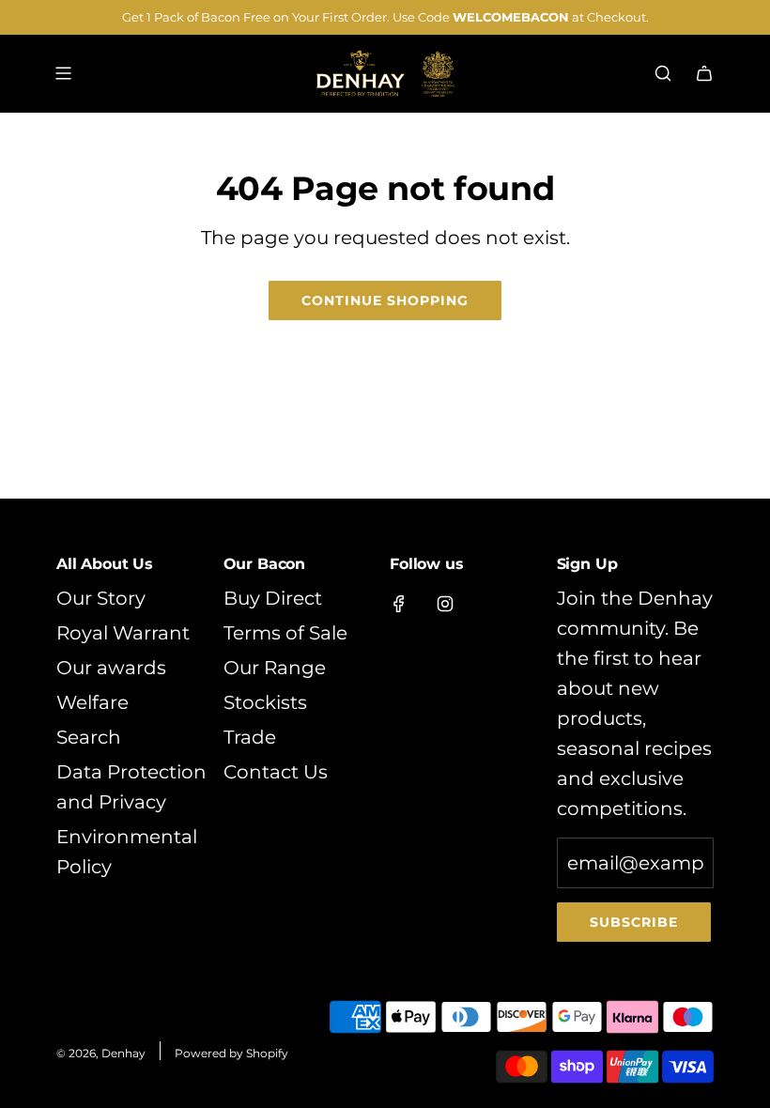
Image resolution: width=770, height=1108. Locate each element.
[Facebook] (399, 603)
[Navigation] (63, 73)
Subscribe (634, 922)
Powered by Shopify (231, 1053)
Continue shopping (385, 300)
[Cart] (704, 73)
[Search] (663, 73)
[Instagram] (445, 603)
